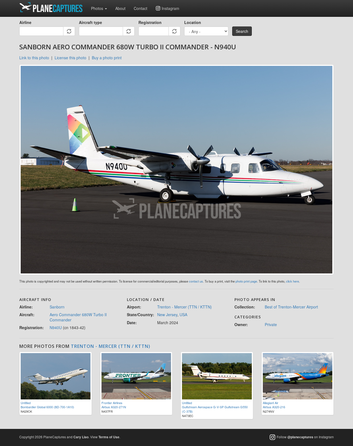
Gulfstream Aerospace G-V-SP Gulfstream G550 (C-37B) (215, 409)
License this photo (70, 57)
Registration (150, 22)
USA (183, 314)
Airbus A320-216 (274, 407)
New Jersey (167, 314)
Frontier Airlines (111, 403)
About (120, 8)
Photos (97, 8)
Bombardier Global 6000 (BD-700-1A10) (47, 407)
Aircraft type (90, 22)
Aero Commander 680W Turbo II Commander (78, 317)
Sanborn (57, 307)
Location (192, 22)
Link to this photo (34, 57)
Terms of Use (108, 436)
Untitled (26, 403)
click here (292, 281)
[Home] (53, 7)
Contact (140, 8)
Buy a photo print (107, 57)
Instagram (170, 8)
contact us (196, 281)
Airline (25, 22)
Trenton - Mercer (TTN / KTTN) (184, 307)
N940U (56, 327)
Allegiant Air (270, 403)
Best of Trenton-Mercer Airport (291, 307)
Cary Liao (81, 436)
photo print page (246, 281)
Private (271, 324)
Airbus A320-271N (113, 407)
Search (242, 31)
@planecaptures (300, 437)
